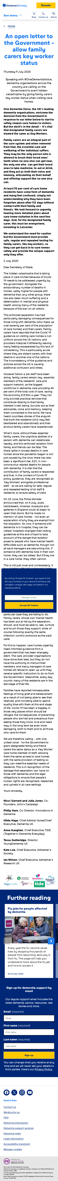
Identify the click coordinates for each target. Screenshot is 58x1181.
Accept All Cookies (29, 605)
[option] (29, 941)
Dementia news (12, 1133)
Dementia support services (19, 1128)
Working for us (12, 1112)
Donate (46, 5)
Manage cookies (13, 1149)
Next (51, 941)
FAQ (6, 1117)
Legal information (14, 1138)
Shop (34, 17)
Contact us (10, 1106)
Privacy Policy (43, 1069)
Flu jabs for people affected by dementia (27, 910)
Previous (7, 941)
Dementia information (16, 1122)
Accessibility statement (17, 1143)
